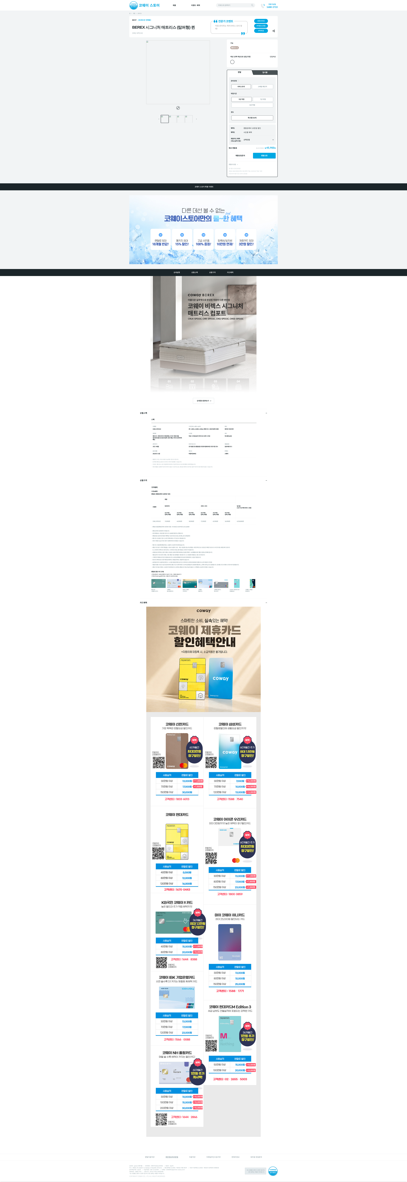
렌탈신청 (264, 155)
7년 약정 (263, 99)
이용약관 (192, 1157)
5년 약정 (252, 105)
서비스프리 (241, 87)
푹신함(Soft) (252, 118)
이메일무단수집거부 (213, 1157)
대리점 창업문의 (256, 1157)
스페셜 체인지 (262, 87)
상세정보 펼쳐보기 (203, 401)
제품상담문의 (240, 155)
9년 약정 (241, 99)
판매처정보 (236, 1157)
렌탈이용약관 (150, 1157)
